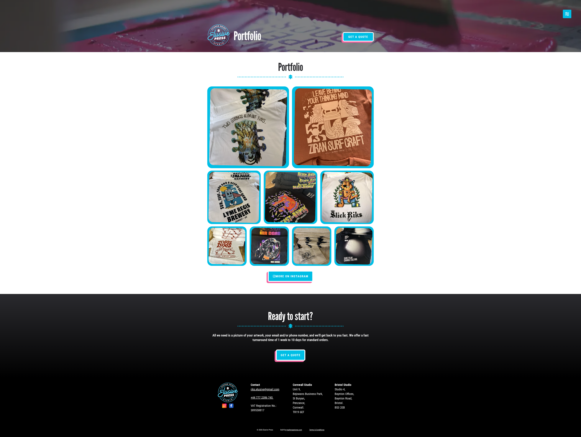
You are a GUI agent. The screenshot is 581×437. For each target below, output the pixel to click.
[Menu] (567, 14)
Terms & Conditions (316, 430)
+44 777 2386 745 (262, 397)
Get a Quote (358, 37)
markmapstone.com (294, 430)
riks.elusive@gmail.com (265, 389)
